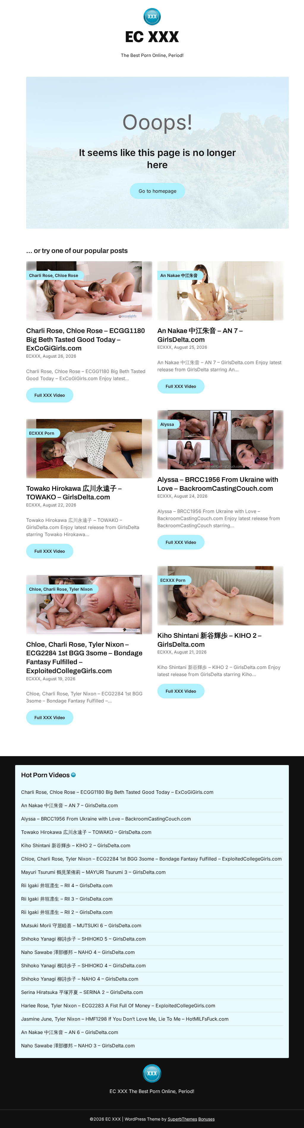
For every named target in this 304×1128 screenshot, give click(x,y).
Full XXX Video (49, 395)
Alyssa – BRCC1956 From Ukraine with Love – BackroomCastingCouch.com (106, 819)
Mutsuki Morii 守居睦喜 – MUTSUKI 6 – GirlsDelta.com (81, 925)
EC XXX (152, 38)
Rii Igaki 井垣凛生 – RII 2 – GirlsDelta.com (67, 912)
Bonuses (206, 1118)
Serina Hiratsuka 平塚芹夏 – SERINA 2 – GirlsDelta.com (82, 992)
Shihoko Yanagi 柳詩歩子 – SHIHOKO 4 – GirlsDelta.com (83, 965)
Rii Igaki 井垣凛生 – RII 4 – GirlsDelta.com (67, 885)
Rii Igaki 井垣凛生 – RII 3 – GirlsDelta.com (67, 899)
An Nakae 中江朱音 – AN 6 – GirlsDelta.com (69, 1032)
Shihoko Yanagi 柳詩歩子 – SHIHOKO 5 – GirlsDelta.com (83, 939)
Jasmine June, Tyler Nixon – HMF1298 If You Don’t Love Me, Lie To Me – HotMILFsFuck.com (125, 1019)
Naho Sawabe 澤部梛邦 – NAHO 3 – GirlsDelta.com (78, 1046)
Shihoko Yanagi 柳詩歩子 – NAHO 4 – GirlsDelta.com (79, 979)
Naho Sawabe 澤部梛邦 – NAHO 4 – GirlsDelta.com (78, 952)
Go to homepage (157, 191)
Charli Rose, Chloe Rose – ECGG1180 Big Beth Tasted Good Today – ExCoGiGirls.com (85, 339)
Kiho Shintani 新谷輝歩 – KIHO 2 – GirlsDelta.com (75, 845)
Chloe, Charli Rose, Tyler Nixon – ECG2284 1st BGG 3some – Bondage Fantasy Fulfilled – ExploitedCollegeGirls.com (151, 859)
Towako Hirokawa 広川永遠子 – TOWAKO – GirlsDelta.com (86, 832)
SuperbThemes (182, 1118)
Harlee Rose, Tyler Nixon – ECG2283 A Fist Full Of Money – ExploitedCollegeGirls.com (118, 1005)
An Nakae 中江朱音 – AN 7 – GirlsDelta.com (69, 805)
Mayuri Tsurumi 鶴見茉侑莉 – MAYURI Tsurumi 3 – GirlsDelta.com (93, 872)
